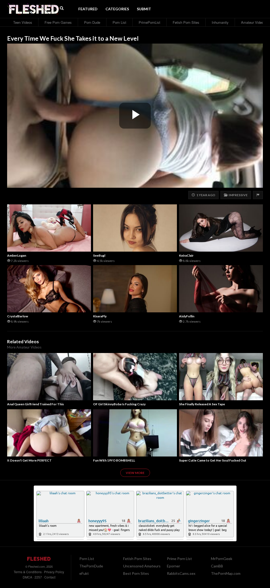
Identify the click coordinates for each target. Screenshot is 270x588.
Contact (49, 577)
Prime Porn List (179, 558)
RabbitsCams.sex (181, 573)
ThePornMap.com (225, 573)
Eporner (173, 566)
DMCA (27, 577)
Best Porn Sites (136, 573)
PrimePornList (149, 22)
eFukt (84, 573)
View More (135, 473)
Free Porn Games (58, 22)
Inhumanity (220, 22)
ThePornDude (91, 566)
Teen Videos (22, 22)
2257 (38, 577)
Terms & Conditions (28, 572)
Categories (117, 9)
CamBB (217, 566)
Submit (144, 9)
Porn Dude (92, 22)
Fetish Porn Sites (186, 22)
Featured (88, 9)
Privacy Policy (54, 572)
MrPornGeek (221, 558)
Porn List (119, 22)
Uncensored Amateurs (142, 566)
